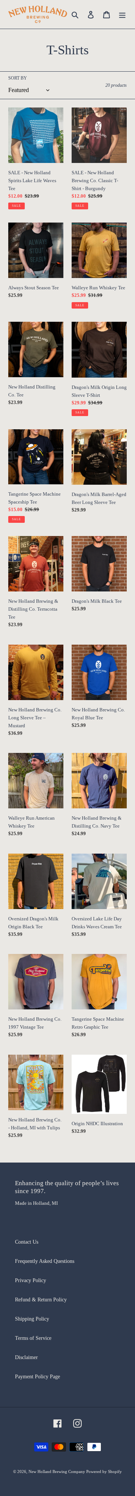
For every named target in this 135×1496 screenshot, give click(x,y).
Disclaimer (26, 1357)
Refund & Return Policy (41, 1299)
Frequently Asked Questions (44, 1261)
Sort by (17, 78)
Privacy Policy (30, 1280)
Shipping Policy (32, 1319)
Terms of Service (33, 1338)
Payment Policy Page (37, 1376)
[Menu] (122, 14)
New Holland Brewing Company (57, 1471)
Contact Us (26, 1242)
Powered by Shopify (104, 1471)
